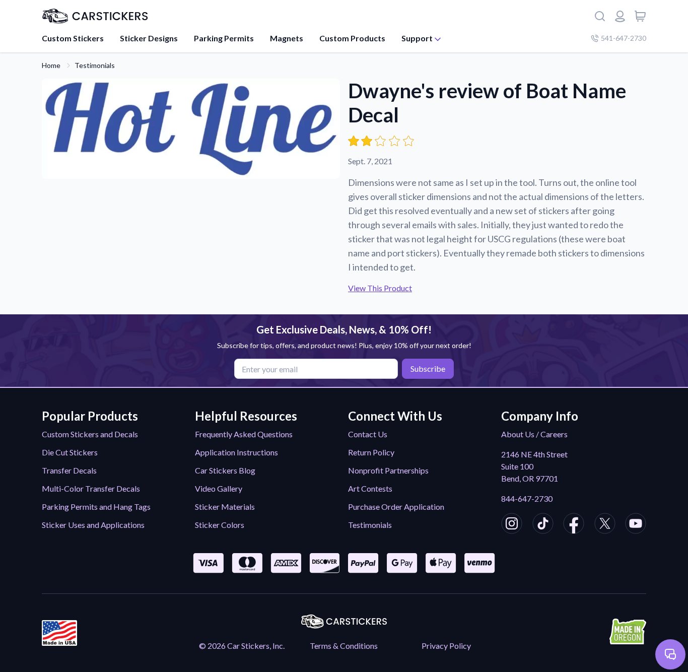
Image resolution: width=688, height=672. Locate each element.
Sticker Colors (219, 524)
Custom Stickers (73, 38)
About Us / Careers (534, 434)
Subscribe (427, 368)
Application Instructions (236, 452)
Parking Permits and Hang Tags (96, 506)
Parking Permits (224, 38)
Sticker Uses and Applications (93, 524)
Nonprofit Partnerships (388, 470)
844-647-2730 (527, 498)
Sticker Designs (149, 38)
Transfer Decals (69, 470)
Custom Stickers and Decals (90, 434)
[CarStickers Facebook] (573, 525)
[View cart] (640, 16)
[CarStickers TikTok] (543, 525)
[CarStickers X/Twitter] (604, 525)
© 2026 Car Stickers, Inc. (242, 645)
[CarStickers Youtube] (635, 525)
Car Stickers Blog (225, 470)
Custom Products (352, 38)
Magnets (286, 38)
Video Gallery (218, 488)
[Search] (600, 16)
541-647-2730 (623, 38)
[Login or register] (620, 16)
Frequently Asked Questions (244, 434)
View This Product (380, 288)
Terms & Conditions (344, 645)
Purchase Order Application (396, 506)
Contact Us (367, 434)
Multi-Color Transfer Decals (91, 488)
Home (51, 65)
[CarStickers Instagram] (511, 525)
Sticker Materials (225, 506)
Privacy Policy (446, 645)
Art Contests (370, 488)
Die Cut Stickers (70, 452)
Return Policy (371, 452)
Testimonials (95, 65)
